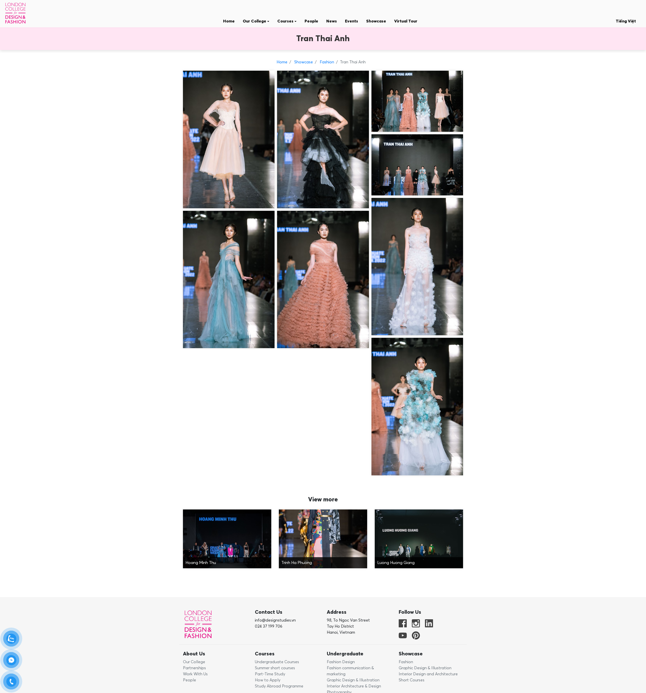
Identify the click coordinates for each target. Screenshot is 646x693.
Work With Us (195, 674)
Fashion (326, 62)
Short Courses (411, 680)
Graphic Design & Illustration (353, 680)
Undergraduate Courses (277, 662)
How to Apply (267, 680)
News (331, 21)
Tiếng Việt (626, 21)
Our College (194, 662)
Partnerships (194, 668)
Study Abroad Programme (279, 686)
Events (351, 21)
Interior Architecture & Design (354, 686)
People (311, 21)
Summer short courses (275, 668)
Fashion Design (341, 662)
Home (229, 21)
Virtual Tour (405, 21)
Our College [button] (255, 21)
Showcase (376, 21)
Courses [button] (285, 21)
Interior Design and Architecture (428, 674)
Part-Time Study (270, 674)
